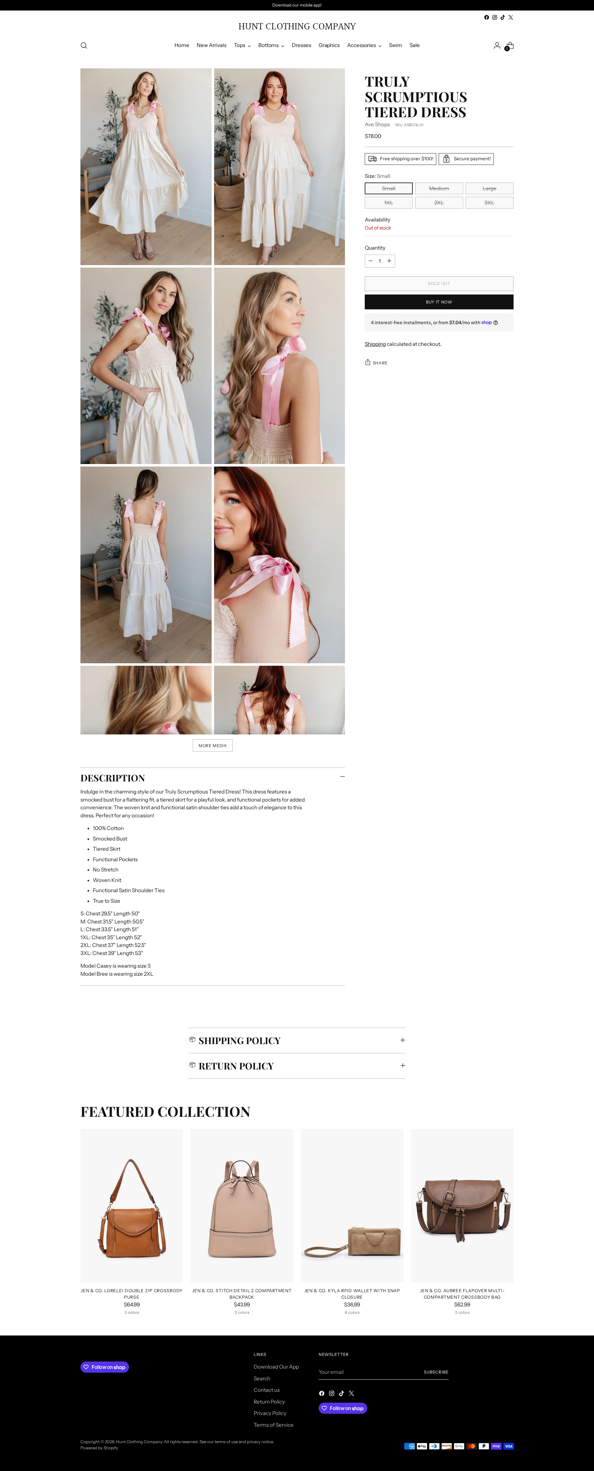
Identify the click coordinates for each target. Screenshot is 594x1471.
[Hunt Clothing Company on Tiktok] (503, 17)
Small (388, 188)
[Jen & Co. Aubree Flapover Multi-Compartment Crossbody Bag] (462, 1206)
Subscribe (436, 1372)
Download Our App (276, 1367)
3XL (489, 203)
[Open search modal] (84, 45)
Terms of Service (274, 1425)
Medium (439, 188)
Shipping (375, 344)
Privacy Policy (270, 1413)
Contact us (267, 1390)
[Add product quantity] (389, 261)
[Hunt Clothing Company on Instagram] (494, 17)
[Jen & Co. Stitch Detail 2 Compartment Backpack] (242, 1206)
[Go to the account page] (497, 45)
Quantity (375, 248)
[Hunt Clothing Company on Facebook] (486, 17)
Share (380, 362)
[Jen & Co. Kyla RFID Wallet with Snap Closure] (352, 1206)
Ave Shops (377, 124)
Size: (377, 176)
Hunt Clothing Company (139, 1441)
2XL (439, 203)
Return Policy (269, 1402)
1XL (388, 203)
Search (262, 1378)
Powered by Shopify (99, 1447)
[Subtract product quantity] (370, 261)
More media (213, 745)
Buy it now (439, 301)
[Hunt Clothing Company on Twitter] (511, 17)
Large (490, 188)
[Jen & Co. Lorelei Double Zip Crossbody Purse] (131, 1206)
